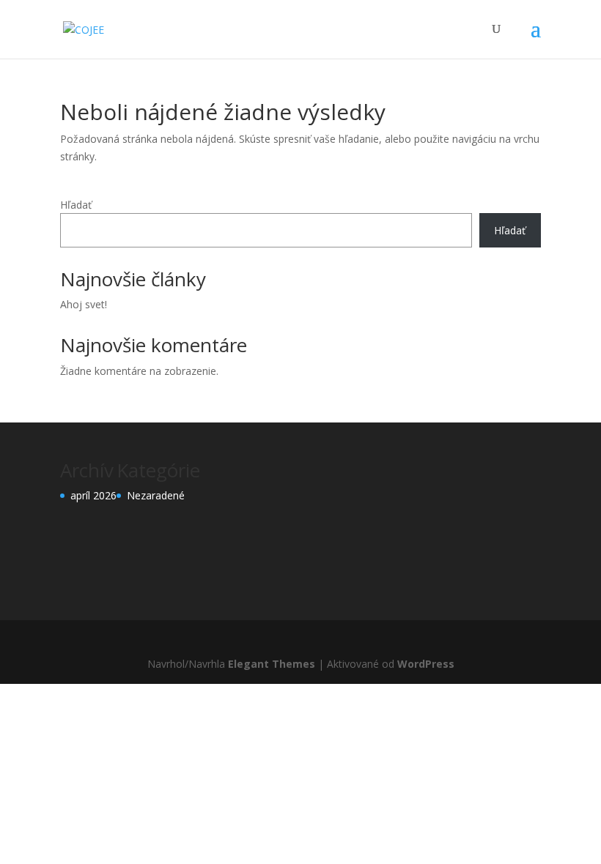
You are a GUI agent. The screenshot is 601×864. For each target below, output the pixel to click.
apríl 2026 (93, 495)
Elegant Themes (271, 664)
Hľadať (76, 205)
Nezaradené (156, 495)
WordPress (425, 664)
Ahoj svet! (83, 304)
